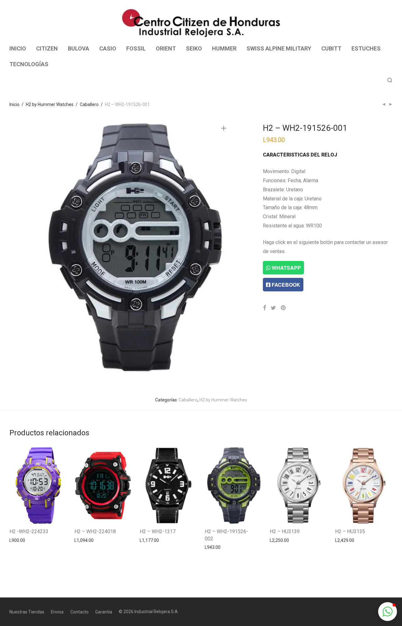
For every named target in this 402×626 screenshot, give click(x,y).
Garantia (103, 611)
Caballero (89, 104)
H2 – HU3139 (285, 531)
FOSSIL (136, 48)
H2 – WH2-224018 (95, 531)
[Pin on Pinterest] (283, 308)
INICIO (17, 48)
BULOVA (78, 48)
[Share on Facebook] (264, 308)
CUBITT (331, 48)
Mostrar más (19, 540)
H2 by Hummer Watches (49, 104)
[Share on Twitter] (273, 308)
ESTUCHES (366, 48)
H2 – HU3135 (350, 531)
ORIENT (166, 48)
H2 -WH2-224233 (28, 531)
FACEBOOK (285, 284)
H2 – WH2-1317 (158, 531)
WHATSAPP (285, 267)
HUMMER (224, 48)
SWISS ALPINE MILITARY (279, 48)
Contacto (79, 611)
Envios (57, 611)
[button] (387, 611)
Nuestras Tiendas (26, 611)
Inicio (14, 104)
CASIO (107, 48)
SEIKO (194, 48)
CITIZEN (47, 48)
